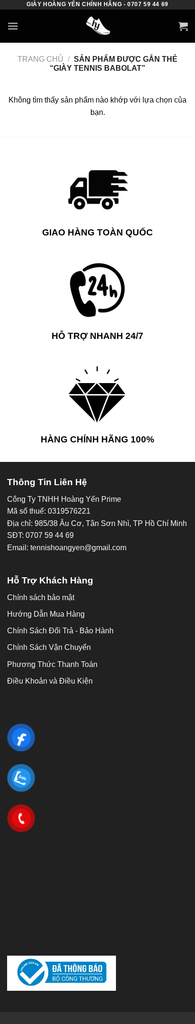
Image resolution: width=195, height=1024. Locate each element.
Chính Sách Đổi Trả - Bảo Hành (60, 631)
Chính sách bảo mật (40, 597)
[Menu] (12, 26)
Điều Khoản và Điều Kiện (50, 681)
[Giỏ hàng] (183, 26)
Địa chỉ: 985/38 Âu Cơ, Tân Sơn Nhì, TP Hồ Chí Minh (97, 523)
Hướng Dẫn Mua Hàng (46, 614)
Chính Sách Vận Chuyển (49, 647)
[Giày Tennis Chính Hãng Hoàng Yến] (98, 26)
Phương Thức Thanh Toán (52, 664)
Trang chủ (40, 59)
